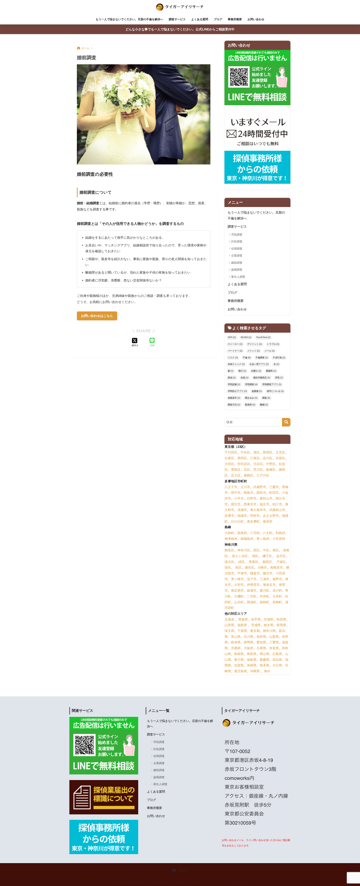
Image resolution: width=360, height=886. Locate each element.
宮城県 (268, 619)
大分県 (277, 665)
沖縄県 (255, 671)
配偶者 (250, 404)
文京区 (280, 452)
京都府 (236, 648)
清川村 (277, 590)
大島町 (229, 533)
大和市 (239, 585)
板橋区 (271, 470)
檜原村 (267, 521)
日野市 (251, 498)
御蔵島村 (247, 539)
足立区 (236, 475)
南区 (275, 550)
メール (270, 351)
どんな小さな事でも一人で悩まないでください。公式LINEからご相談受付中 (180, 29)
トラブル (273, 344)
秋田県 (281, 619)
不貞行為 (279, 357)
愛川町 (264, 590)
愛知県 (261, 642)
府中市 (236, 493)
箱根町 (264, 602)
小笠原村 (278, 539)
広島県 (277, 654)
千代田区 (231, 452)
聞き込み (251, 398)
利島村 (280, 533)
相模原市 (234, 398)
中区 (266, 550)
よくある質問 (199, 19)
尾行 (242, 371)
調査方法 (234, 404)
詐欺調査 (236, 241)
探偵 (232, 377)
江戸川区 (262, 475)
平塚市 (242, 573)
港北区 (229, 562)
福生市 (264, 504)
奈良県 (274, 648)
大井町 (277, 596)
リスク (233, 357)
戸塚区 (281, 562)
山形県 (229, 625)
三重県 (274, 642)
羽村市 (255, 516)
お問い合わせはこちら (97, 316)
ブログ (218, 19)
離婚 (264, 404)
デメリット (254, 344)
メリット (253, 351)
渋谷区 (258, 464)
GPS (232, 337)
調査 (266, 398)
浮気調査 (236, 234)
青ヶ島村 (262, 539)
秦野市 (277, 579)
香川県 (239, 660)
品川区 (267, 458)
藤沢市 (267, 573)
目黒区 (280, 458)
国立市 (236, 504)
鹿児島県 (240, 671)
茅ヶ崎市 (237, 579)
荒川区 (258, 470)
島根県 (239, 654)
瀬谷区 (249, 567)
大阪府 (248, 648)
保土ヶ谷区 (240, 556)
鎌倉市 (255, 573)
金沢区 (281, 556)
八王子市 (231, 487)
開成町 (251, 602)
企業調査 (236, 255)
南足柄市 (237, 590)
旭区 (255, 556)
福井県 (261, 636)
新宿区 (267, 452)
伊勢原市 (253, 585)
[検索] (286, 422)
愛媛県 (264, 660)
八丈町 (267, 533)
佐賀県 (239, 665)
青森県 (243, 619)
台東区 (229, 458)
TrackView (263, 337)
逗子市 (251, 579)
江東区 (255, 458)
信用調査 (236, 248)
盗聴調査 (236, 269)
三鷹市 (274, 487)
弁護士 (256, 371)
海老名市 (269, 585)
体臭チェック (236, 364)
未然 (244, 377)
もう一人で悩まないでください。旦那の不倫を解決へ (129, 19)
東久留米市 (258, 510)
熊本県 (264, 665)
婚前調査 (236, 262)
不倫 (247, 357)
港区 (256, 452)
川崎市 (262, 567)
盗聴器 (257, 391)
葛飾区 (248, 475)
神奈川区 (243, 550)
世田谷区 (243, 464)
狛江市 (277, 504)
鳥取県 (251, 654)
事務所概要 (235, 19)
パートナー (235, 351)
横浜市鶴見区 (261, 377)
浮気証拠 (234, 384)
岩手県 (256, 619)
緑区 (241, 562)
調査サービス (177, 19)
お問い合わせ (256, 19)
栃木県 (268, 625)
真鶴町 (277, 602)
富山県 (236, 636)
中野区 (271, 464)
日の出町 (237, 521)
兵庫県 (261, 648)
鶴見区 (229, 550)
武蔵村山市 (277, 510)
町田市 (274, 493)
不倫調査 (262, 357)
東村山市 (266, 498)
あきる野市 (271, 516)
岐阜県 (236, 642)
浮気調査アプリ (271, 384)
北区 (247, 470)
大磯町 (239, 596)
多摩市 (229, 516)
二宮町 (251, 596)
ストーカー (235, 344)
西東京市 (250, 504)
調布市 (261, 493)
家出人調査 (238, 276)
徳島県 (251, 660)
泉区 (238, 567)
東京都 (255, 631)
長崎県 (251, 665)
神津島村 (231, 539)
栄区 (228, 567)
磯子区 (267, 556)
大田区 (229, 464)
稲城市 (242, 516)
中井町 (264, 596)
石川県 (248, 636)
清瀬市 (242, 510)
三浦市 (264, 579)
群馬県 (281, 625)
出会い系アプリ (259, 364)
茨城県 (256, 625)
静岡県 (248, 642)
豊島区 (236, 470)
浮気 (279, 377)
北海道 (229, 619)
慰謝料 (271, 371)
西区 (256, 550)
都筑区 (267, 562)
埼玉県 (229, 631)
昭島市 (248, 493)
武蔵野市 (259, 487)
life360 (246, 337)
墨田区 (242, 458)
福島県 (242, 625)
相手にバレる (275, 391)
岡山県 (264, 654)
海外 (267, 671)
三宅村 (255, 533)
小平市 (239, 498)
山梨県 (274, 636)
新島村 (242, 533)
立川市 (245, 487)
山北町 (239, 602)
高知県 (277, 660)
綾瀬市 (251, 590)
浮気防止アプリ (237, 391)
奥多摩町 (253, 521)
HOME (182, 870)
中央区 (245, 452)
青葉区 (253, 562)
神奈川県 (269, 631)
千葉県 (242, 631)
